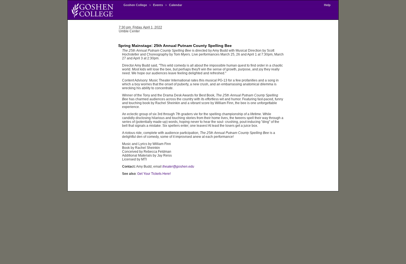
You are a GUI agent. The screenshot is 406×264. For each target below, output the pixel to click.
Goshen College (135, 5)
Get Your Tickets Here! (154, 174)
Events (158, 5)
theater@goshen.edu (178, 166)
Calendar (175, 5)
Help (327, 5)
